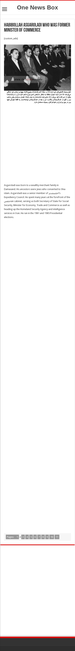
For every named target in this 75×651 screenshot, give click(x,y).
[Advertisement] (37, 144)
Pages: (10, 537)
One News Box (37, 7)
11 (57, 537)
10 (51, 537)
